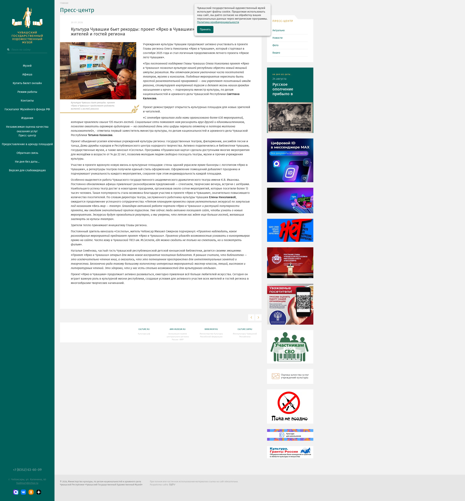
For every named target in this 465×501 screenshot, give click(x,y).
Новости (277, 38)
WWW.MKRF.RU (211, 329)
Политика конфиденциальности (218, 22)
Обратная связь (27, 152)
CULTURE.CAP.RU (245, 329)
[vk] (23, 492)
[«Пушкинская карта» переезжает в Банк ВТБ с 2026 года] (290, 203)
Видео (276, 53)
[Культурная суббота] (290, 437)
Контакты (27, 100)
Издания (27, 118)
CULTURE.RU (143, 329)
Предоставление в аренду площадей (27, 144)
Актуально (278, 30)
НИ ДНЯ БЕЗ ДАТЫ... (282, 74)
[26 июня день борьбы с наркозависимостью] (290, 409)
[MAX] (15, 492)
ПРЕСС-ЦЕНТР (282, 21)
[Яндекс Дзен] (38, 492)
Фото (275, 45)
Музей (27, 65)
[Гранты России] (290, 455)
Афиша (27, 74)
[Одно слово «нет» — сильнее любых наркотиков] (290, 233)
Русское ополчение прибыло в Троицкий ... (283, 89)
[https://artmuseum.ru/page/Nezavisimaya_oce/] (290, 379)
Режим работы (27, 91)
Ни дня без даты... (27, 161)
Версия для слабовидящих (27, 170)
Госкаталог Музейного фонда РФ (27, 109)
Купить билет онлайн (27, 83)
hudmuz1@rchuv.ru (27, 483)
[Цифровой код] (290, 163)
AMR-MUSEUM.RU (177, 329)
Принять (205, 29)
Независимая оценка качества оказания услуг (27, 128)
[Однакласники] (31, 492)
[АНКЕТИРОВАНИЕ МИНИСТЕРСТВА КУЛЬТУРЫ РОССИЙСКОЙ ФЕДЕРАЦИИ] (290, 306)
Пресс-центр (27, 135)
